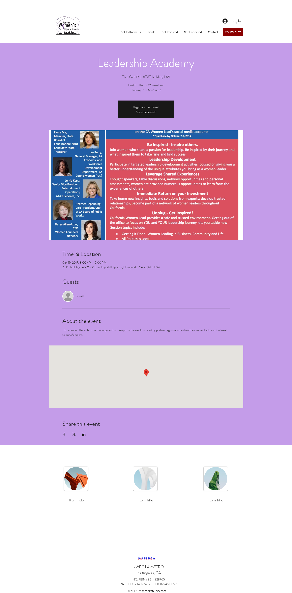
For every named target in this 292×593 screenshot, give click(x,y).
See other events (146, 111)
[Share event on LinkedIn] (84, 434)
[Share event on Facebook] (64, 434)
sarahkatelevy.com (154, 591)
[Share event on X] (74, 434)
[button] (131, 32)
